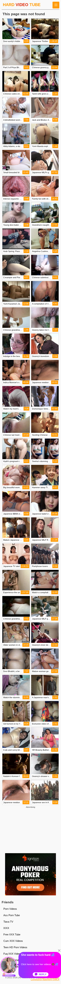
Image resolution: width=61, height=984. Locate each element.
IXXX (6, 928)
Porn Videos (10, 908)
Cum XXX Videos (13, 940)
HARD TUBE (21, 4)
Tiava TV (8, 921)
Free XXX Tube (11, 934)
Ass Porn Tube (11, 915)
